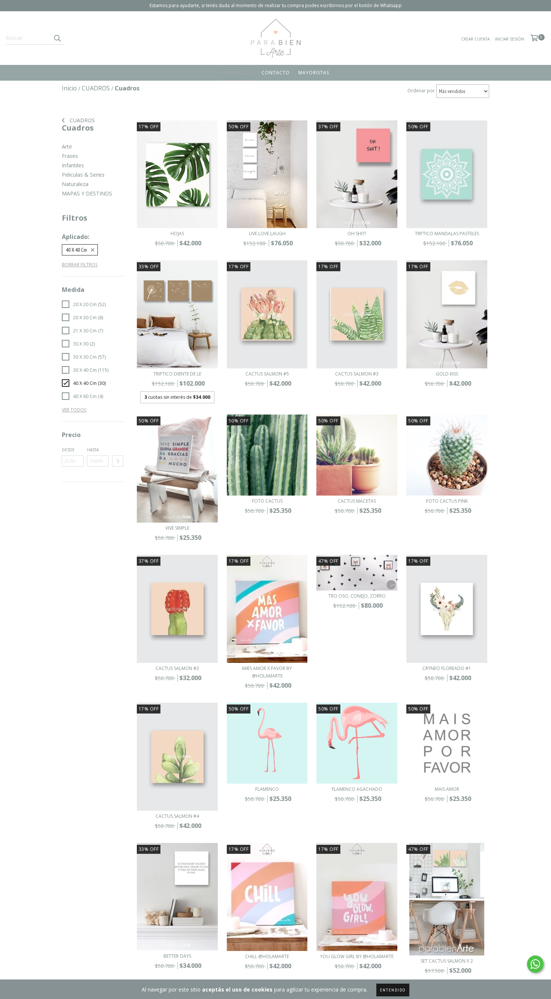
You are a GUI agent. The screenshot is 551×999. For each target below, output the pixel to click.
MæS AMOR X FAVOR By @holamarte (267, 672)
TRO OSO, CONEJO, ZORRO (357, 596)
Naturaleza (75, 184)
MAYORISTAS (313, 72)
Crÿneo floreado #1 (446, 668)
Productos (237, 72)
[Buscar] (56, 38)
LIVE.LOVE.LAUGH (267, 233)
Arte (67, 146)
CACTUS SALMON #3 (357, 374)
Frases (70, 155)
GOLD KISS (447, 374)
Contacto (276, 72)
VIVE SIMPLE (177, 528)
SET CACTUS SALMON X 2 (447, 961)
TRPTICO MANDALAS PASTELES (447, 233)
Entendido (393, 990)
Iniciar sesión (509, 39)
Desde (68, 449)
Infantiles (73, 165)
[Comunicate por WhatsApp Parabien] (535, 964)
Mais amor (447, 789)
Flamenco (267, 789)
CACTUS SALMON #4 (177, 816)
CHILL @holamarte (267, 956)
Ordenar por (421, 90)
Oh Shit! (356, 233)
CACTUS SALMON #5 (267, 374)
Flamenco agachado (357, 789)
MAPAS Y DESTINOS (87, 193)
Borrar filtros (79, 264)
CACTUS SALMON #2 (177, 668)
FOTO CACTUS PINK (447, 501)
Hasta (93, 449)
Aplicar (117, 461)
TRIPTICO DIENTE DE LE (177, 374)
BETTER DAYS (177, 956)
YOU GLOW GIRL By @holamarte (357, 956)
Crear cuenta (475, 39)
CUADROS (81, 120)
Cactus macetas (357, 501)
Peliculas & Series (83, 174)
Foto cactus (267, 501)
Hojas (177, 233)
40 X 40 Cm (76, 249)
